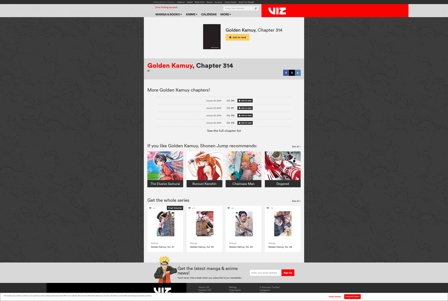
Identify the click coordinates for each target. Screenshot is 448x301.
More (224, 14)
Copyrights (235, 290)
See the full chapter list (224, 131)
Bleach (190, 2)
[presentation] (165, 224)
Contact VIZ (204, 290)
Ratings (233, 287)
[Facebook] (286, 73)
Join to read (239, 37)
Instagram (265, 290)
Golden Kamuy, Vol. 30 (202, 246)
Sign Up (288, 272)
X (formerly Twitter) (270, 287)
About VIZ (203, 287)
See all (296, 146)
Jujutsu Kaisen (230, 2)
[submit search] (256, 8)
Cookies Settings (335, 297)
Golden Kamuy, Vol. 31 (162, 246)
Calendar (208, 14)
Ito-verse (218, 2)
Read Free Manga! (246, 2)
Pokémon (181, 2)
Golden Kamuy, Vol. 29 (241, 246)
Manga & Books (167, 14)
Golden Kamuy (240, 30)
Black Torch (199, 2)
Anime (191, 14)
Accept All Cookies (352, 297)
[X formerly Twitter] (292, 73)
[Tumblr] (298, 73)
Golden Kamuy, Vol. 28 (280, 246)
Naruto (209, 2)
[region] (224, 297)
